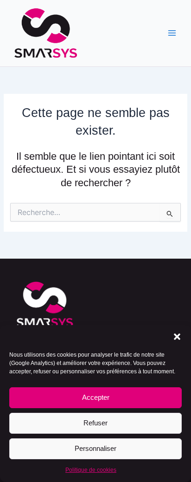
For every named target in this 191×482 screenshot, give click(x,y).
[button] (177, 336)
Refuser (95, 423)
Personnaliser (95, 448)
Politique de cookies (90, 470)
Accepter (95, 397)
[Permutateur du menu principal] (172, 33)
